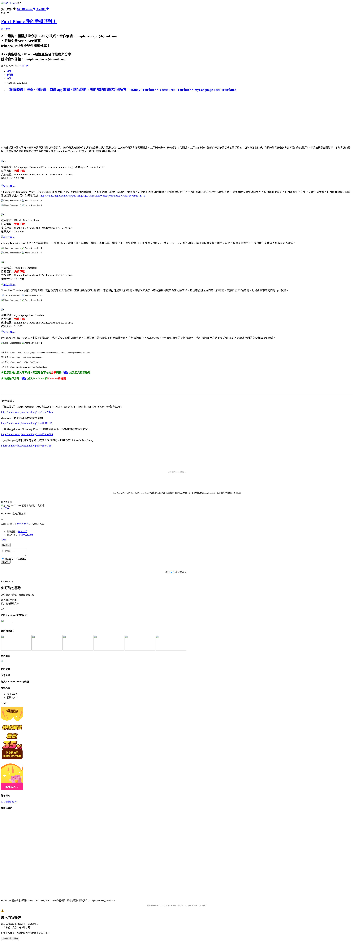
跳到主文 (5, 29)
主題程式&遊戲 (25, 535)
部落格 (10, 75)
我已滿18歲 (6, 939)
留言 (26, 524)
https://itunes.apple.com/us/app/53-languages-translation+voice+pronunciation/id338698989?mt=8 (93, 195)
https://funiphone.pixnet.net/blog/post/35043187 (27, 445)
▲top (3, 540)
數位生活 (23, 66)
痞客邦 (20, 524)
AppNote (5, 508)
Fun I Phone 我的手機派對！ (29, 21)
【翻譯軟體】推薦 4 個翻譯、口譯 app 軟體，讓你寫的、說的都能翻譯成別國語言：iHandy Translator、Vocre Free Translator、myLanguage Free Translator (121, 89)
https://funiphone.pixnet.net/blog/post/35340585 (27, 434)
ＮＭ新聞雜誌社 (9, 802)
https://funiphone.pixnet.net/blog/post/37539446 (27, 412)
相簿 (9, 71)
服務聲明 (203, 905)
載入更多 (5, 545)
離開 (16, 939)
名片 (9, 78)
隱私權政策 (192, 905)
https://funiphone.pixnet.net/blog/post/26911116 (26, 423)
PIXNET (156, 905)
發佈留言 (5, 562)
